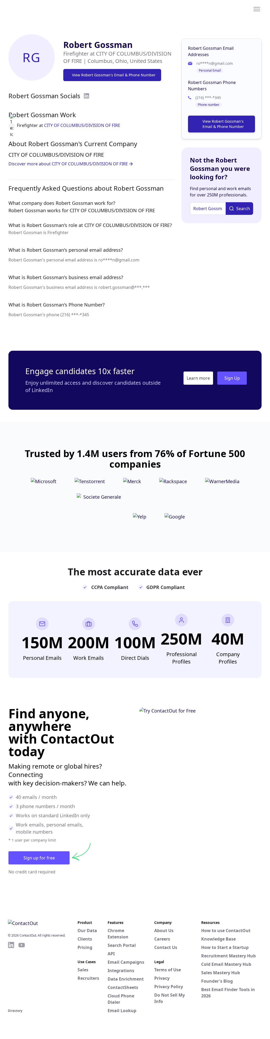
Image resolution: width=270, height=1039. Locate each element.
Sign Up (232, 378)
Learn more (198, 378)
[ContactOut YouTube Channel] (21, 974)
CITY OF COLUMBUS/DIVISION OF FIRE (82, 125)
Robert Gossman (98, 44)
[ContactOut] (34, 9)
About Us (163, 930)
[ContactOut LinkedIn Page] (11, 974)
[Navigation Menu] (257, 8)
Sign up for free (39, 858)
